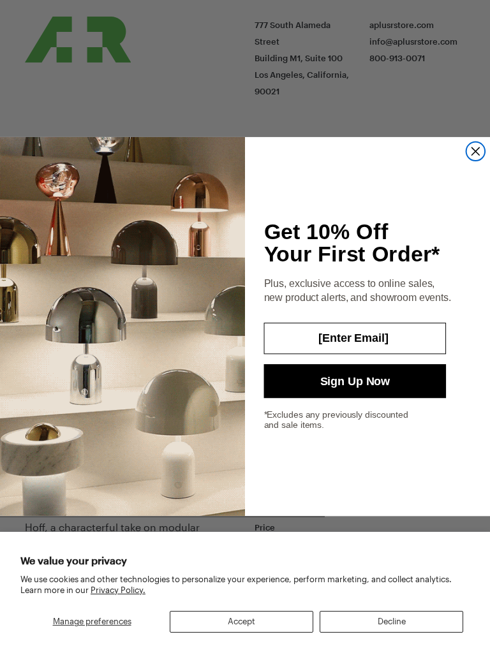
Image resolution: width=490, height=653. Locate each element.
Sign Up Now (355, 380)
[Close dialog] (476, 151)
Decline (392, 621)
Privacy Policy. (118, 590)
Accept (241, 621)
